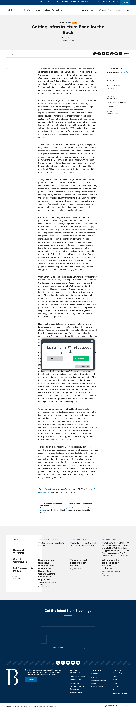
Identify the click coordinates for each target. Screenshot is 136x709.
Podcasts (116, 687)
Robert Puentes (68, 38)
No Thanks (55, 359)
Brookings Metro (112, 113)
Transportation (112, 98)
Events (49, 1)
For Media (106, 1)
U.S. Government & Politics (117, 102)
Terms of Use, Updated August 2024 (45, 706)
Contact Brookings (98, 687)
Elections (84, 10)
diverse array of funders (66, 508)
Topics (110, 10)
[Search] (128, 10)
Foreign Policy (75, 683)
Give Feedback (80, 359)
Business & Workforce (115, 86)
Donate (125, 2)
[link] (23, 551)
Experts (42, 1)
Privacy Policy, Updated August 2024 (18, 706)
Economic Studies (76, 680)
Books (115, 683)
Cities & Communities (115, 94)
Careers (94, 677)
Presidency (110, 106)
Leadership (95, 674)
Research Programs (61, 1)
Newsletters (96, 1)
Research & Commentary (80, 1)
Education (74, 10)
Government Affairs (120, 693)
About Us (115, 1)
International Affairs (42, 10)
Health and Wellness (98, 10)
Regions (118, 10)
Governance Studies (77, 676)
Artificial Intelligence (60, 10)
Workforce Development (115, 90)
